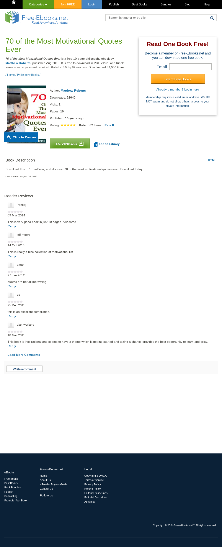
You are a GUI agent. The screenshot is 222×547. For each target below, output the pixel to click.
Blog (187, 4)
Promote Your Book (15, 500)
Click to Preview (24, 137)
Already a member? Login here (177, 89)
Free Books (11, 478)
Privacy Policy (92, 484)
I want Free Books (177, 79)
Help (207, 4)
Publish (114, 4)
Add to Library (109, 144)
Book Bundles (12, 487)
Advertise (89, 501)
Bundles (165, 4)
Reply (12, 226)
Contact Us (46, 488)
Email (162, 67)
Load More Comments (24, 354)
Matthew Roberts (18, 63)
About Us (45, 480)
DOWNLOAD (67, 144)
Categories (37, 4)
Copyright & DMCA (95, 475)
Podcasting (11, 496)
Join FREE (67, 4)
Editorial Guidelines (96, 493)
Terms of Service (94, 480)
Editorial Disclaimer (95, 497)
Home (43, 475)
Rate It (109, 125)
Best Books (139, 4)
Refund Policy (92, 488)
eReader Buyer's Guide (53, 484)
